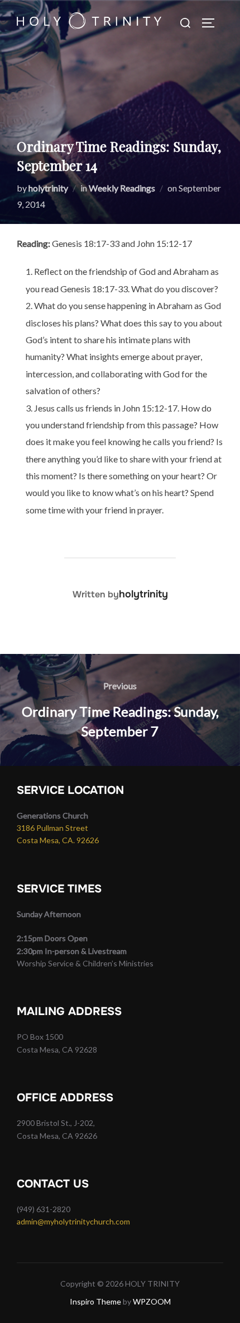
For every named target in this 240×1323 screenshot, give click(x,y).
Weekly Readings (122, 188)
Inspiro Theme (95, 1301)
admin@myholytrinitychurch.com (73, 1221)
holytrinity (48, 188)
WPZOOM (152, 1301)
